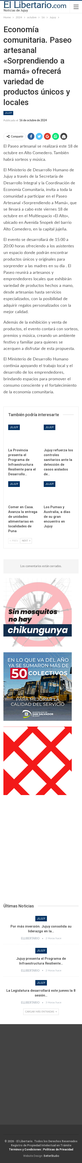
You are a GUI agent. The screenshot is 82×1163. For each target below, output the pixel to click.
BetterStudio (51, 1156)
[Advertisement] (41, 850)
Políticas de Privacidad (58, 1149)
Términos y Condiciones (25, 1149)
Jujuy (8, 113)
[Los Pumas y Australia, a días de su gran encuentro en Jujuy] (59, 491)
